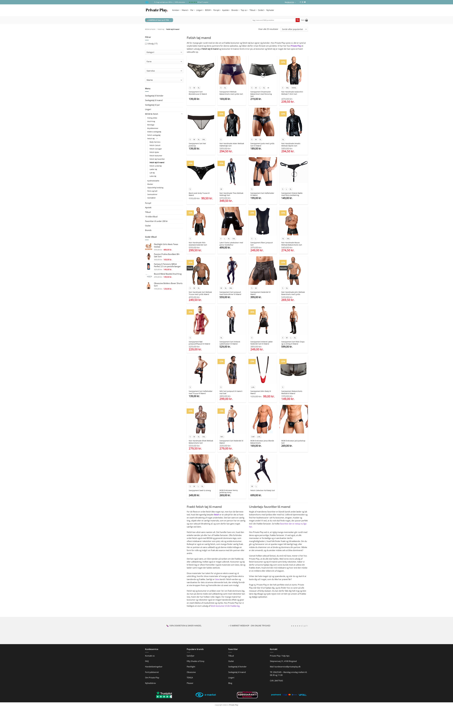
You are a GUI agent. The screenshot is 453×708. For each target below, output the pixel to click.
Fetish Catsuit (155, 145)
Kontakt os (150, 655)
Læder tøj (153, 169)
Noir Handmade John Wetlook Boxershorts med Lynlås (293, 293)
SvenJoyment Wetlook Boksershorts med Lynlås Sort (231, 93)
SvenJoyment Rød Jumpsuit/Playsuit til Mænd (199, 343)
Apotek (225, 10)
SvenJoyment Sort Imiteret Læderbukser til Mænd (230, 343)
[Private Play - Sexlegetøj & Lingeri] (157, 10)
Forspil (216, 10)
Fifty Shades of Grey (195, 661)
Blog (230, 683)
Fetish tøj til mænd (157, 162)
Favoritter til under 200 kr (156, 221)
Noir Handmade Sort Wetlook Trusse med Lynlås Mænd (200, 293)
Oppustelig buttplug (155, 187)
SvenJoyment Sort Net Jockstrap (197, 144)
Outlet (261, 10)
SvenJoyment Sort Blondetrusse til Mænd (198, 93)
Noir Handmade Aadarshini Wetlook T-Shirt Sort (292, 93)
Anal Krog (151, 121)
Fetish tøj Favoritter (157, 159)
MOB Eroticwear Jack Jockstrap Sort (293, 442)
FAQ (147, 661)
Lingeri (199, 10)
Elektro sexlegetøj (154, 132)
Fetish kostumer (156, 155)
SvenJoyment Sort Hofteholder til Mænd (262, 194)
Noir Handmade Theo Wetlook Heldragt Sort (231, 194)
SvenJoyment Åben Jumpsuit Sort (261, 244)
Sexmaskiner (152, 194)
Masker (150, 184)
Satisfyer (190, 655)
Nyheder (270, 10)
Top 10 (244, 10)
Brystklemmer (152, 128)
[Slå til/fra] (181, 114)
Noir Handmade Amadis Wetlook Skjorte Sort (290, 144)
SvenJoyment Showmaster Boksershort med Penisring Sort (261, 94)
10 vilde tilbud (151, 216)
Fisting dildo (152, 118)
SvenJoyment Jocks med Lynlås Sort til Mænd (262, 144)
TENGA (190, 677)
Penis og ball (152, 191)
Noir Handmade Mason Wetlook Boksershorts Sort (291, 244)
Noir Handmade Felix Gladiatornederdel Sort (198, 244)
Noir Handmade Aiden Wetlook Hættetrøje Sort (232, 144)
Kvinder (175, 10)
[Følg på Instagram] (302, 2)
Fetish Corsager (156, 149)
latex (217, 579)
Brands (234, 10)
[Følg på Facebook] (300, 2)
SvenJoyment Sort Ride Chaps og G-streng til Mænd (293, 343)
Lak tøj (152, 173)
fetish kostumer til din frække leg (225, 606)
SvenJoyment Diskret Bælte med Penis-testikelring (291, 194)
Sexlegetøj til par (152, 105)
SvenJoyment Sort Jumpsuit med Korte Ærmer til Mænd (230, 293)
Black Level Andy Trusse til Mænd (199, 194)
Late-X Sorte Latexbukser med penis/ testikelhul (231, 244)
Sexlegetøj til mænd (154, 100)
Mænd (185, 10)
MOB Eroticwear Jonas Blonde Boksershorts (262, 442)
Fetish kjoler (154, 152)
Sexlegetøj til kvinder (154, 95)
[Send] (298, 20)
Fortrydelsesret (152, 672)
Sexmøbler (151, 198)
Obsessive (191, 672)
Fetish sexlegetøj (153, 135)
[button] (304, 20)
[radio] (190, 87)
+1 (268, 88)
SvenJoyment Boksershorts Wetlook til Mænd (291, 392)
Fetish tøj (161, 29)
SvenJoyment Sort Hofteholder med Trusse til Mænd (200, 392)
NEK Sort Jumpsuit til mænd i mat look (231, 392)
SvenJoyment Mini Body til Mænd (260, 392)
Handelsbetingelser (153, 666)
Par (191, 10)
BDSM (208, 10)
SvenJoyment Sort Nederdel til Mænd (231, 442)
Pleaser (190, 683)
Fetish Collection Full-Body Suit (262, 490)
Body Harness (155, 142)
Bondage (150, 125)
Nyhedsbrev (150, 683)
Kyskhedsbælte (153, 181)
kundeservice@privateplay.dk (287, 666)
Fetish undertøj (156, 166)
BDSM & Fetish (150, 29)
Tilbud (252, 10)
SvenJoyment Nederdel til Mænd (260, 293)
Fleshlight (191, 666)
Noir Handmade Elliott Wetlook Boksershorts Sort (201, 442)
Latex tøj (153, 176)
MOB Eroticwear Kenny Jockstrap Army (229, 491)
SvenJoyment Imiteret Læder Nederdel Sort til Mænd (261, 343)
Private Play (296, 46)
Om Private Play (152, 677)
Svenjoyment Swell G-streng (200, 490)
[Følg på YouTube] (305, 2)
